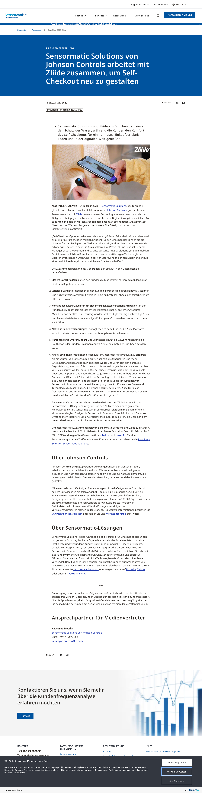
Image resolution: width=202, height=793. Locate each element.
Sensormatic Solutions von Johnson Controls (77, 632)
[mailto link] (183, 102)
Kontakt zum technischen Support (163, 751)
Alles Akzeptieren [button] (177, 762)
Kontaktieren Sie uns (180, 14)
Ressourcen (37, 30)
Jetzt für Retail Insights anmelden (120, 756)
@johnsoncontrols (116, 513)
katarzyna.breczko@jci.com (67, 641)
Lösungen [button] (80, 15)
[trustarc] (193, 790)
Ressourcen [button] (119, 15)
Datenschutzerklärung (13, 790)
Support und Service (140, 4)
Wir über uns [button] (142, 15)
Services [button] (99, 15)
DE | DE (179, 4)
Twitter (106, 435)
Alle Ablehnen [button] (177, 780)
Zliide (79, 214)
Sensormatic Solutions (113, 205)
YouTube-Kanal (77, 573)
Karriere (107, 751)
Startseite (21, 30)
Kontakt (25, 715)
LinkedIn (120, 435)
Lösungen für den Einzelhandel (64, 110)
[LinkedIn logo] (177, 103)
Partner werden (161, 4)
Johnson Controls (117, 210)
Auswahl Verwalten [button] (176, 771)
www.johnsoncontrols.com (67, 513)
